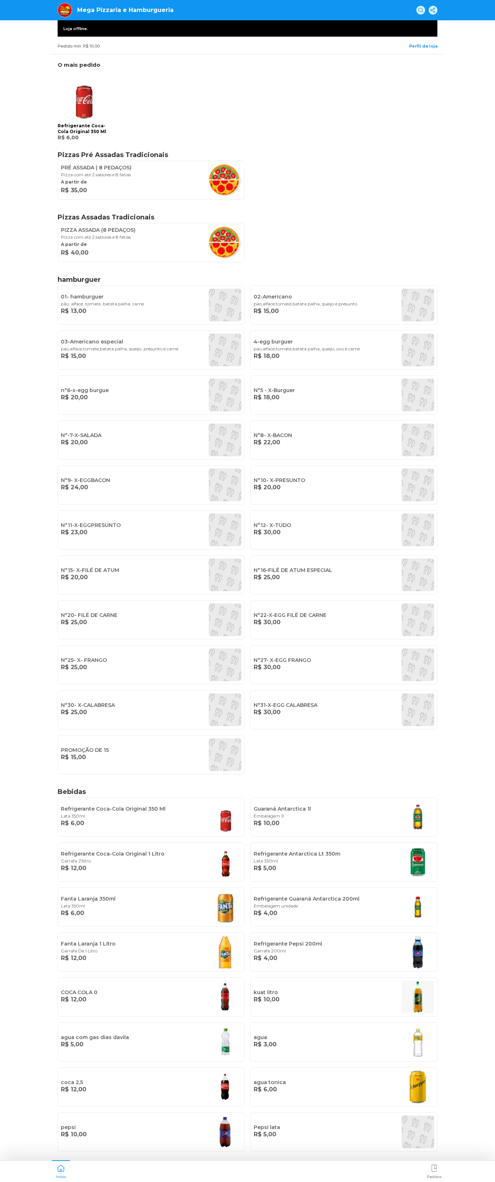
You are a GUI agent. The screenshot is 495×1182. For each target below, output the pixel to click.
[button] (61, 1170)
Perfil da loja (423, 46)
